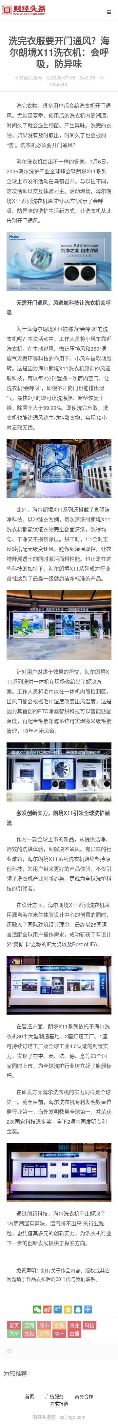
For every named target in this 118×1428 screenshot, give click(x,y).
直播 (74, 1333)
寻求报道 (59, 1403)
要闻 (29, 1325)
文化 (29, 1333)
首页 (14, 1325)
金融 (59, 1325)
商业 (74, 1325)
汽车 (14, 1333)
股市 (44, 1325)
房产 (59, 1333)
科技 (89, 1325)
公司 (44, 1333)
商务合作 (84, 1396)
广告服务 (54, 1396)
